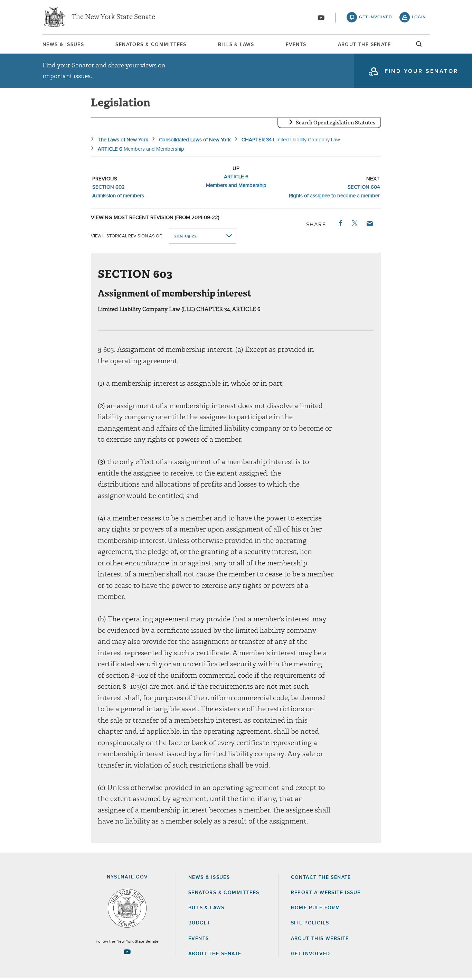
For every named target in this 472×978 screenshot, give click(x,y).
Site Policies (310, 923)
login (419, 17)
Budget (199, 923)
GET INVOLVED (310, 953)
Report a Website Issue (326, 892)
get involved (375, 17)
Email (369, 223)
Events (296, 44)
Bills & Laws (236, 44)
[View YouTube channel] (321, 17)
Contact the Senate (321, 877)
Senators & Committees (150, 44)
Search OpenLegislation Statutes (335, 122)
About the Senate (214, 953)
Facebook (340, 223)
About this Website (320, 938)
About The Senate (364, 44)
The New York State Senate (113, 17)
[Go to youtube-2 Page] (127, 951)
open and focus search (419, 46)
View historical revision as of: (127, 236)
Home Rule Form (315, 907)
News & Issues (63, 44)
